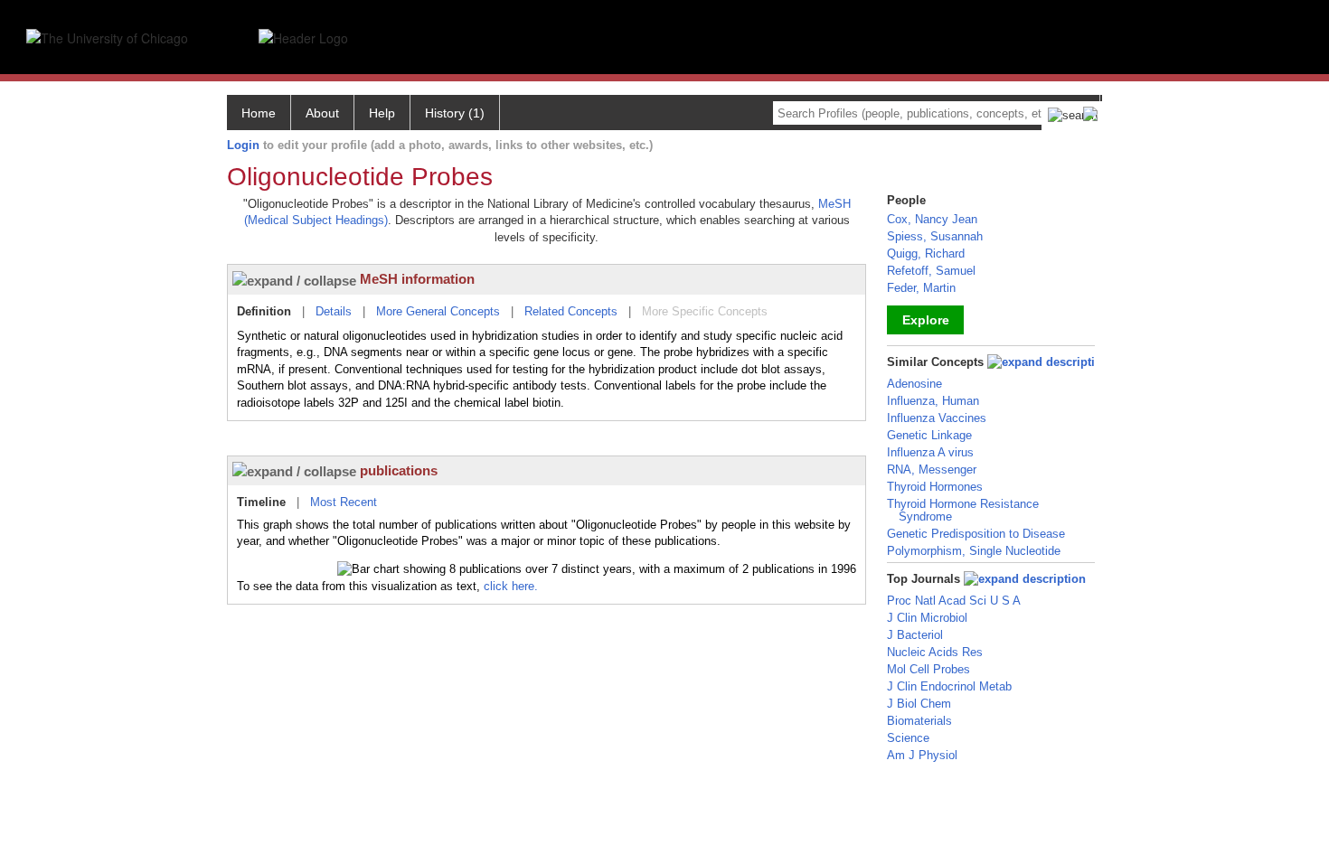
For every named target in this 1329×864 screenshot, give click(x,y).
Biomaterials (919, 721)
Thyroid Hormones (935, 486)
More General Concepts (438, 311)
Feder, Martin (921, 288)
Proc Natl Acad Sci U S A (954, 600)
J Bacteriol (915, 635)
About (322, 113)
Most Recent (343, 502)
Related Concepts (570, 311)
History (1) (455, 113)
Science (908, 738)
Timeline (261, 502)
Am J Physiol (922, 755)
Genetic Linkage (929, 435)
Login (243, 145)
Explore (925, 320)
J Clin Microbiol (927, 618)
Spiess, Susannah (935, 236)
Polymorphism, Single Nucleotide (973, 551)
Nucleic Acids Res (935, 652)
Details (334, 311)
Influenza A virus (930, 452)
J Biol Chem (919, 703)
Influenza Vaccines (936, 418)
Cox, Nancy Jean (932, 219)
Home (258, 113)
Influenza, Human (933, 401)
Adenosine (914, 383)
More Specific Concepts (705, 311)
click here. (511, 586)
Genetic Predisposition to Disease (976, 533)
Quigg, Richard (926, 253)
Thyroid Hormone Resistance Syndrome (963, 510)
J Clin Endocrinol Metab (949, 686)
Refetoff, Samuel (931, 270)
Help (382, 113)
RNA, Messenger (931, 469)
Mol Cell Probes (928, 669)
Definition (264, 311)
